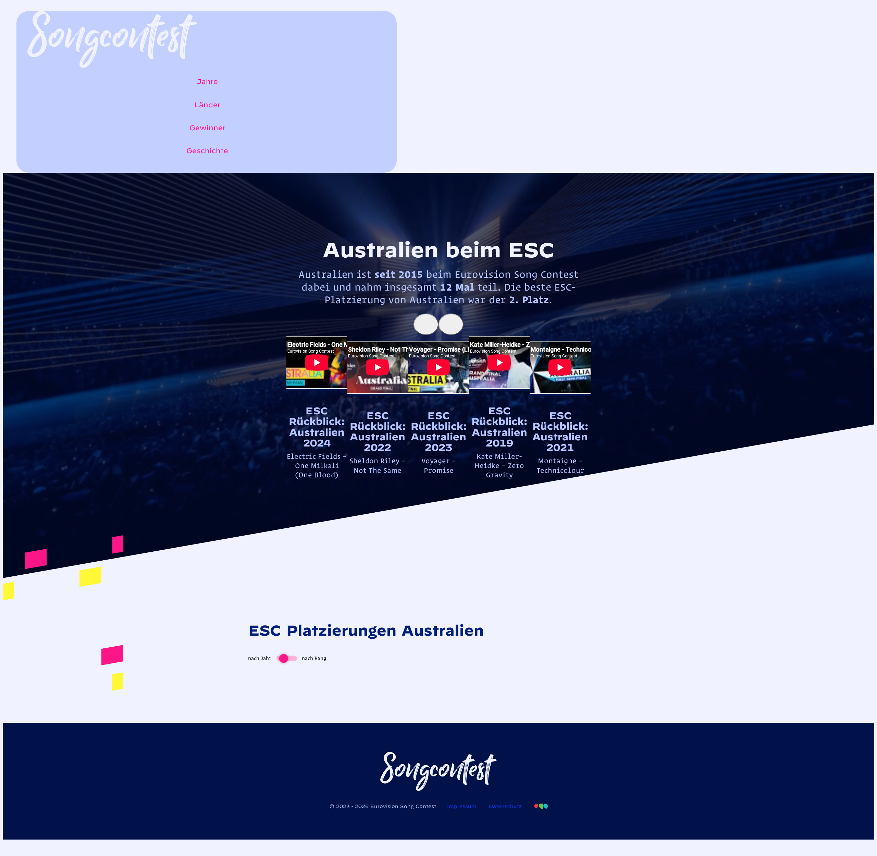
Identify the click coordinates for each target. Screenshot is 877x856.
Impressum (462, 806)
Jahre (207, 81)
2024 (317, 443)
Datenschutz (505, 806)
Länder (207, 105)
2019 (499, 443)
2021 (560, 447)
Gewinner (207, 128)
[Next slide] (451, 324)
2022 (377, 447)
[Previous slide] (425, 324)
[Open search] (30, 169)
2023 (438, 447)
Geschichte (207, 151)
